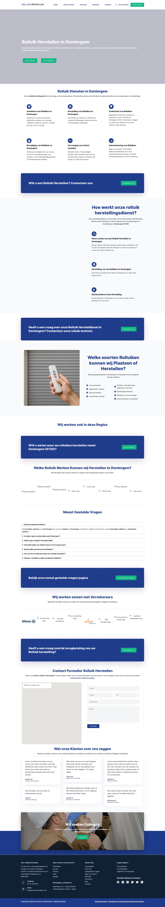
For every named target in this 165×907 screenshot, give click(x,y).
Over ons (83, 5)
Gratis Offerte (137, 5)
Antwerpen (57, 866)
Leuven (55, 869)
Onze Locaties (68, 5)
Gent (54, 874)
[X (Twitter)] (123, 882)
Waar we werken (91, 874)
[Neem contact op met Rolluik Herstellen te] (94, 233)
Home (56, 5)
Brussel (55, 871)
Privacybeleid (122, 866)
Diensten (95, 5)
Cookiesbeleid (122, 869)
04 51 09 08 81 (123, 5)
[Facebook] (118, 882)
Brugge (55, 876)
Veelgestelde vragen (92, 871)
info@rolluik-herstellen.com (37, 890)
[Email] (137, 882)
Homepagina (89, 866)
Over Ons (88, 869)
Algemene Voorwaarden (125, 871)
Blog (86, 881)
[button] (82, 837)
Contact (108, 5)
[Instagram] (127, 882)
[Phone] (142, 882)
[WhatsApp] (132, 882)
